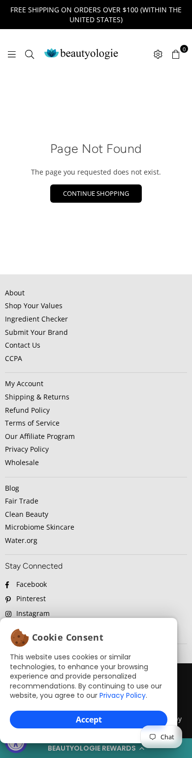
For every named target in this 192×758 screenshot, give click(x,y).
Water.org (21, 540)
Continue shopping (96, 193)
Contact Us (22, 345)
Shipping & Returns (37, 396)
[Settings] (158, 53)
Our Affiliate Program (40, 436)
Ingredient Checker (36, 319)
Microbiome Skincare (39, 527)
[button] (96, 748)
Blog (12, 488)
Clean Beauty (26, 514)
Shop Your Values (34, 305)
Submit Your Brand (36, 332)
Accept (89, 719)
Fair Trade (21, 500)
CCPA (13, 358)
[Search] (29, 53)
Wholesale (22, 462)
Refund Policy (27, 410)
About (15, 292)
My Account (24, 383)
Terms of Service (32, 423)
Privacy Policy (122, 695)
